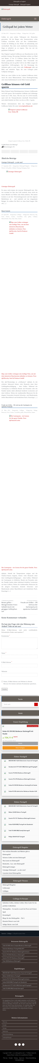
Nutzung (19, 168)
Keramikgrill (6, 915)
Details (20, 743)
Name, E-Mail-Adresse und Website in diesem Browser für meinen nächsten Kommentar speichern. (20, 683)
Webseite (4, 671)
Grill (30, 33)
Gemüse (13, 216)
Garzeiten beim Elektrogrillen (12, 873)
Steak (28, 168)
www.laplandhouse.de (25, 106)
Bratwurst (32, 214)
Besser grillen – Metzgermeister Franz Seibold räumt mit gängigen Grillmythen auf (9, 606)
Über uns (5, 1022)
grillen (33, 33)
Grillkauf (14, 168)
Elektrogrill (6, 19)
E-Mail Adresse (7, 662)
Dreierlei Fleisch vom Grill (11, 921)
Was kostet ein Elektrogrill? (11, 860)
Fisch (3, 216)
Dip (36, 214)
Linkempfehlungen (7, 1037)
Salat (13, 218)
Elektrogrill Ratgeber (25, 166)
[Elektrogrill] (20, 11)
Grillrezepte (27, 67)
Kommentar (6, 636)
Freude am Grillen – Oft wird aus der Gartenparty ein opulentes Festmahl (29, 605)
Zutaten (20, 218)
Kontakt (4, 1025)
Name (4, 653)
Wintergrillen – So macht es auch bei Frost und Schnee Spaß (20, 910)
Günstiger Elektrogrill (14, 4)
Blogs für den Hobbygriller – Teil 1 (14, 918)
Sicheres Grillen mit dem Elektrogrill (14, 857)
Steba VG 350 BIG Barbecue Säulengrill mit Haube (17, 732)
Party (10, 218)
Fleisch (3, 168)
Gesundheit (19, 216)
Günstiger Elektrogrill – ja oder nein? (12, 162)
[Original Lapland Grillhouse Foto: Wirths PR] (19, 124)
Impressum (5, 1031)
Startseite (4, 933)
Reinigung (24, 168)
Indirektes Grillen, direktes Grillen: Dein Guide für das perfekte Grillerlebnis (20, 904)
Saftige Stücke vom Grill (10, 924)
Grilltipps (18, 33)
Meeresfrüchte (5, 218)
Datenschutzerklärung (8, 1034)
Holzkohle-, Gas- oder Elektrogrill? (14, 864)
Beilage (35, 410)
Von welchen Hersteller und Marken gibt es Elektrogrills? (16, 853)
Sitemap (4, 1028)
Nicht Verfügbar (20, 748)
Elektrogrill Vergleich (25, 4)
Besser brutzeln (6, 211)
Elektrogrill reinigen (9, 867)
